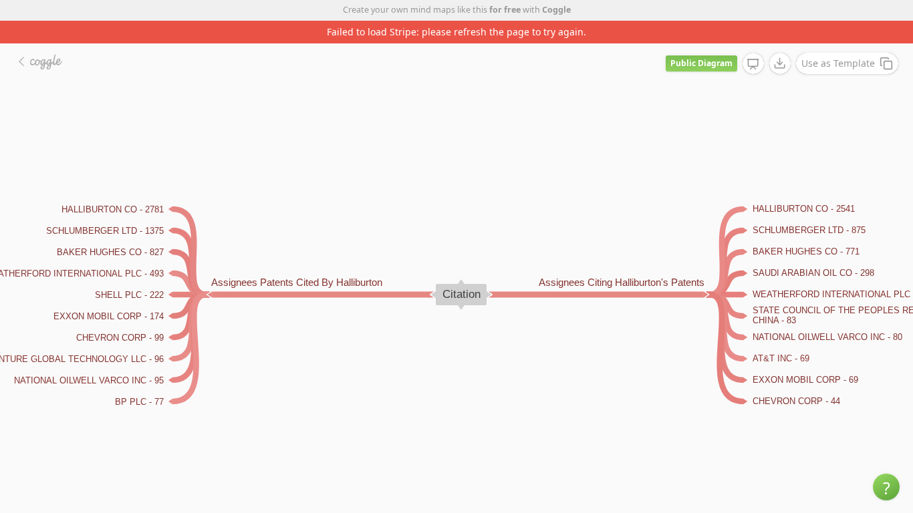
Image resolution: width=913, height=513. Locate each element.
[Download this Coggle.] (780, 63)
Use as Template (838, 63)
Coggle (556, 9)
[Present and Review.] (753, 64)
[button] (886, 487)
